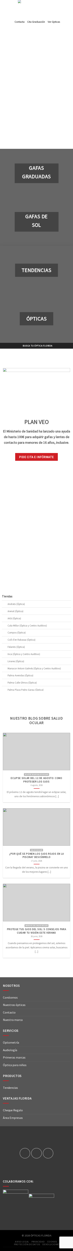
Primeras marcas (14, 1057)
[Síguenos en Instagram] (36, 1153)
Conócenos (10, 997)
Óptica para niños (14, 1065)
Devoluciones (51, 1244)
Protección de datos (27, 1244)
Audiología (10, 1050)
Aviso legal (22, 1241)
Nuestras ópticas (14, 1005)
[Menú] (5, 6)
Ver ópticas (54, 21)
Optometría (11, 1042)
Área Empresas (13, 1118)
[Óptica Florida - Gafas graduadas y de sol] (36, 6)
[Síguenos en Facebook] (25, 1153)
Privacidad (38, 1241)
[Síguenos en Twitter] (48, 1153)
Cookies (52, 1241)
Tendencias (10, 1088)
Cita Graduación (36, 21)
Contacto (9, 1012)
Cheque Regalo (13, 1110)
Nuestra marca (13, 1020)
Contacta (20, 21)
